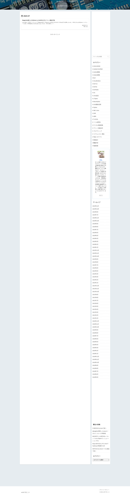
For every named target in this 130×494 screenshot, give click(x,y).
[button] (108, 56)
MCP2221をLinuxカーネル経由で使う (100, 450)
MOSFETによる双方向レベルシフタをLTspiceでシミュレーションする (100, 438)
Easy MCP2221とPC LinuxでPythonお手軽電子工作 (100, 445)
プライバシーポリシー (104, 489)
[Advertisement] (55, 45)
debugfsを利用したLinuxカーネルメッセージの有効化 (100, 432)
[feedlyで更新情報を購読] (100, 195)
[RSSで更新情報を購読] (102, 195)
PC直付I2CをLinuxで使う (99, 428)
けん (101, 160)
